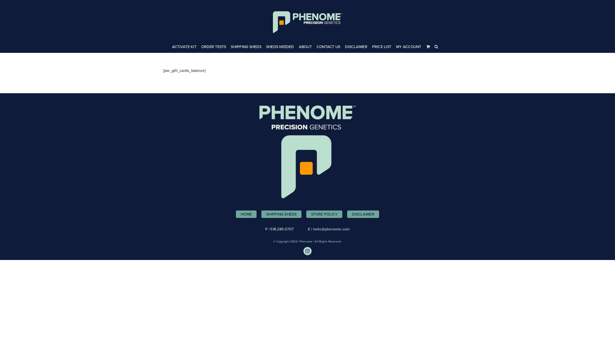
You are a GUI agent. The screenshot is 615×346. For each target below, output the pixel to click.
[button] (436, 47)
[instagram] (307, 251)
